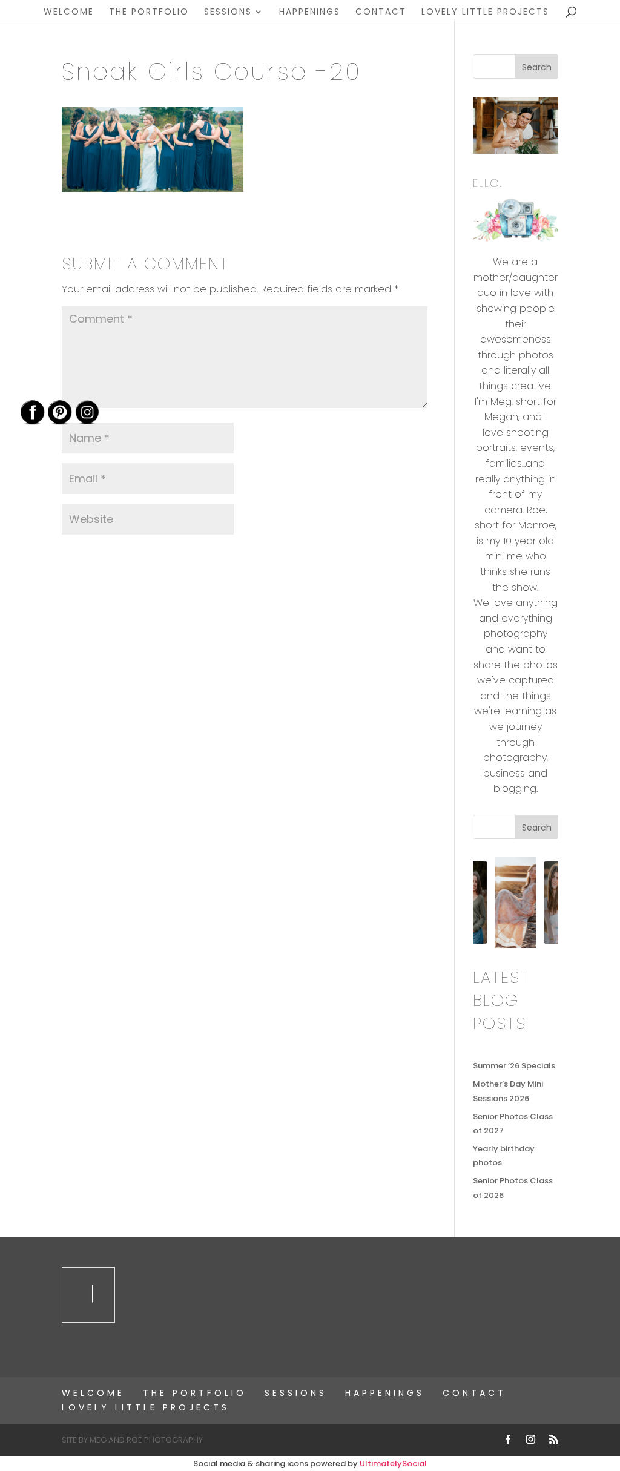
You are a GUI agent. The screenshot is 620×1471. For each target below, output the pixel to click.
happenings (309, 12)
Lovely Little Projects (485, 12)
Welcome (69, 12)
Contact (380, 12)
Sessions (228, 12)
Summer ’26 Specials (514, 1065)
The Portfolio (149, 12)
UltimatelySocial (393, 1463)
